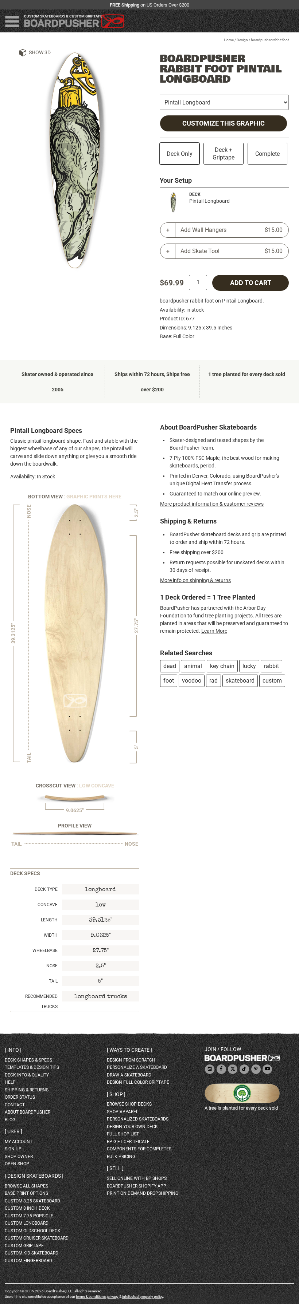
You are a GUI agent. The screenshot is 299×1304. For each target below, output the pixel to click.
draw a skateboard (129, 1075)
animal (193, 666)
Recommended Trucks (41, 1001)
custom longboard (26, 1223)
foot (168, 680)
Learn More (214, 631)
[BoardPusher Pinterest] (256, 1069)
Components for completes (139, 1148)
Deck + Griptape (223, 153)
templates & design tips (32, 1067)
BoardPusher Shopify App (136, 1186)
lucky (249, 666)
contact (15, 1104)
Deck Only (180, 153)
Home (229, 40)
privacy (113, 1296)
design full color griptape (138, 1082)
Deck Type (46, 889)
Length (49, 919)
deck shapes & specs (28, 1060)
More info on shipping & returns (195, 580)
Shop (116, 1094)
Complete (267, 153)
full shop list (123, 1134)
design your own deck (132, 1126)
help (10, 1082)
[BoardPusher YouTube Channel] (267, 1069)
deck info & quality (27, 1075)
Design (242, 40)
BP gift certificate (128, 1141)
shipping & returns (26, 1089)
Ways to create (129, 1050)
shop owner (19, 1156)
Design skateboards (34, 1176)
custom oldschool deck (33, 1230)
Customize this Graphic (223, 123)
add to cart (250, 283)
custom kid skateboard (31, 1253)
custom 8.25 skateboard (32, 1201)
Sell (115, 1168)
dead (169, 666)
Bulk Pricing (121, 1156)
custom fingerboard (28, 1260)
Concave (48, 904)
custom (272, 680)
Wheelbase (45, 950)
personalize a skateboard (137, 1067)
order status (20, 1097)
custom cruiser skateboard (37, 1238)
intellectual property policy (142, 1296)
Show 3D (40, 52)
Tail (53, 981)
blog (10, 1119)
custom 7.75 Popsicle (29, 1215)
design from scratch (131, 1060)
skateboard (240, 680)
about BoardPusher (27, 1112)
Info (13, 1050)
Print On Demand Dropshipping (142, 1193)
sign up (13, 1148)
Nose (52, 965)
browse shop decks (129, 1104)
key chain (222, 666)
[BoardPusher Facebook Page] (221, 1069)
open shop (17, 1163)
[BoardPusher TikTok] (244, 1069)
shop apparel (122, 1111)
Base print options (26, 1193)
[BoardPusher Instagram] (209, 1069)
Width (51, 935)
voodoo (191, 680)
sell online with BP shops (137, 1178)
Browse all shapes (26, 1186)
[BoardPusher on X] (232, 1069)
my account (18, 1141)
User (13, 1131)
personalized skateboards (137, 1119)
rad (213, 680)
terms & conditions (91, 1296)
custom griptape (24, 1245)
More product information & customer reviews (212, 504)
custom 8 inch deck (27, 1208)
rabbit (271, 666)
